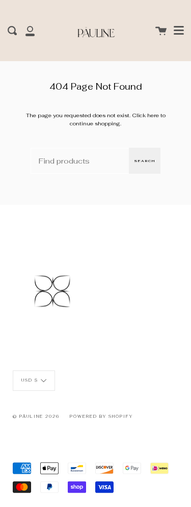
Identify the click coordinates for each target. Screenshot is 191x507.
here (153, 115)
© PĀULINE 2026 (36, 416)
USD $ (29, 380)
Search (144, 160)
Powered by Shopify (101, 416)
